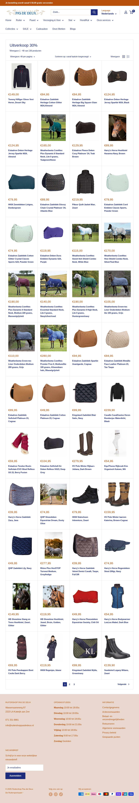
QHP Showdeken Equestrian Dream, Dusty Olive (52, 520)
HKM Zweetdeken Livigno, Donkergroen (20, 206)
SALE (26, 29)
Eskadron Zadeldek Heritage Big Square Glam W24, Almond (84, 102)
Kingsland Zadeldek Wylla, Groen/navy (84, 671)
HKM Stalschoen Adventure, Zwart (80, 518)
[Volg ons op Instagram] (56, 794)
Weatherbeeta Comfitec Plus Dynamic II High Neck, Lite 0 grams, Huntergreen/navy (85, 311)
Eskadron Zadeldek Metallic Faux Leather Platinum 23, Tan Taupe (117, 364)
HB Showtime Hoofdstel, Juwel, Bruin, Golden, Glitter (52, 622)
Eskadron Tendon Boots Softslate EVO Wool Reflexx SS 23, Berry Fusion (21, 469)
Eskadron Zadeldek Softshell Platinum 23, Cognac (18, 418)
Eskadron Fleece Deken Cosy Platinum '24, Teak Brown (83, 153)
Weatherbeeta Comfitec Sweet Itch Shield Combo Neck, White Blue (84, 258)
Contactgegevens (110, 707)
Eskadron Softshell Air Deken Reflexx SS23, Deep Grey (52, 469)
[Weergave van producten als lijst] (128, 56)
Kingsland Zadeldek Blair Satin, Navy (84, 416)
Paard (32, 20)
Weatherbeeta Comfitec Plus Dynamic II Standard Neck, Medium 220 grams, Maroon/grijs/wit (20, 311)
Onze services (103, 20)
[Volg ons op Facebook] (51, 794)
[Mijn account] (125, 12)
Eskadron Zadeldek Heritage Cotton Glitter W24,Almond (51, 102)
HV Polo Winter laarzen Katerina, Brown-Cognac (116, 518)
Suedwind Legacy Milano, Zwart (116, 671)
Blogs (73, 29)
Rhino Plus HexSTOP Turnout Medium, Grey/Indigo (50, 571)
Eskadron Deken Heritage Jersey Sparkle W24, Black (116, 101)
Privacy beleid (109, 732)
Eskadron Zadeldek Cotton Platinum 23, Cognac (53, 416)
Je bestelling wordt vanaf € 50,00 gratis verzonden (29, 3)
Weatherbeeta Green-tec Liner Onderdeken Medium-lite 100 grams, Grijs (117, 309)
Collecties (10, 29)
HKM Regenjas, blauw (50, 670)
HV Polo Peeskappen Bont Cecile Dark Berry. (20, 671)
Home (8, 20)
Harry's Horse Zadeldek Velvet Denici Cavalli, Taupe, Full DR (85, 571)
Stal (70, 20)
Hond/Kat (84, 20)
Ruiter (19, 20)
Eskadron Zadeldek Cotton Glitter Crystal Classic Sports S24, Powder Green (21, 258)
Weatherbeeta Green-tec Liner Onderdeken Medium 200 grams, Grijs (21, 364)
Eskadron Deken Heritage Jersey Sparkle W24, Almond (20, 153)
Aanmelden (15, 776)
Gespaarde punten (111, 737)
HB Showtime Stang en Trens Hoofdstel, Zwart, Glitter (19, 622)
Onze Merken (58, 29)
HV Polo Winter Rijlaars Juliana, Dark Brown (83, 467)
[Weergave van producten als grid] (123, 56)
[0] (131, 12)
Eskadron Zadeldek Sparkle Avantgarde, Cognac (85, 362)
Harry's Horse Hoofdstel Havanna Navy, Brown (115, 152)
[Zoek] (94, 12)
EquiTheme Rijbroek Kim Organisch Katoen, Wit (116, 467)
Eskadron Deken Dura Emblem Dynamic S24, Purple (50, 258)
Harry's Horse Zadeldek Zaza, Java (19, 518)
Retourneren (108, 724)
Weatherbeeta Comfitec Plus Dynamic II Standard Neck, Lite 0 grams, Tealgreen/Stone (52, 155)
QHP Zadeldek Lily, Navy (19, 568)
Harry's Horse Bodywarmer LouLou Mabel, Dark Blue (117, 620)
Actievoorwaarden (111, 712)
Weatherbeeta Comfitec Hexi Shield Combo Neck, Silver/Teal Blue (116, 258)
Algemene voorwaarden (113, 728)
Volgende (122, 684)
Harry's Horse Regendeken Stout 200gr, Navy (117, 569)
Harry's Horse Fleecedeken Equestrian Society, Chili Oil (85, 620)
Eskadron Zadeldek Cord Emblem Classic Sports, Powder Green (116, 207)
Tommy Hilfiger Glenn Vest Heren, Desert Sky (21, 101)
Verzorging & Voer (52, 20)
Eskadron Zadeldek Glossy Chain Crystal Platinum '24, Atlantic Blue (53, 207)
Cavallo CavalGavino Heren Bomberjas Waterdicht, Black (117, 418)
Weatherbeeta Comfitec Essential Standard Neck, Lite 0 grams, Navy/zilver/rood (52, 311)
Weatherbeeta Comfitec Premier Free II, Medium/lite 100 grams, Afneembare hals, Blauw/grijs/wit (53, 365)
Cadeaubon (42, 29)
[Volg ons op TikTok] (61, 794)
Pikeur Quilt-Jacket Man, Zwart (83, 206)
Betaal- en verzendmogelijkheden (113, 717)
